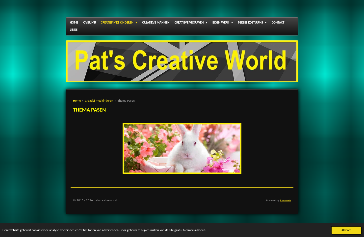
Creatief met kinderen (99, 100)
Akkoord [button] (346, 230)
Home (77, 100)
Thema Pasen (126, 100)
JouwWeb (285, 200)
